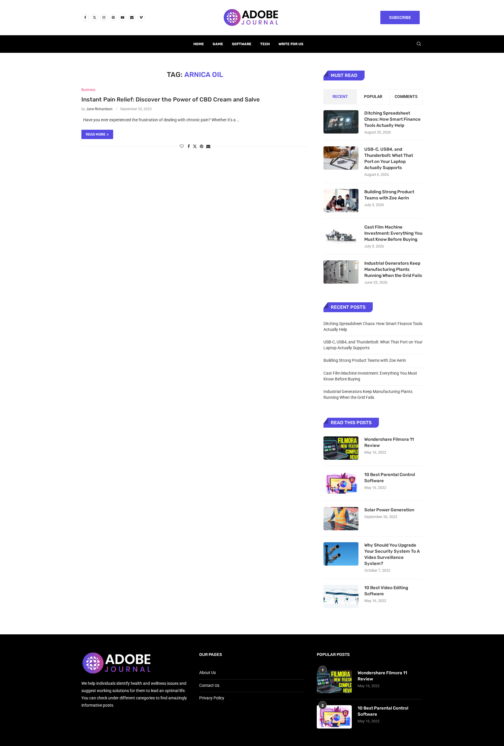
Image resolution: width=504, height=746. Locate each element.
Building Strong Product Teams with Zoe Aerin (389, 195)
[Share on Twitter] (195, 146)
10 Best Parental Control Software (389, 477)
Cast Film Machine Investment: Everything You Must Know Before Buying (393, 233)
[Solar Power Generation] (340, 518)
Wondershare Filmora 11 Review (389, 442)
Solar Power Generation (389, 509)
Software (241, 44)
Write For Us (291, 44)
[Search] (419, 44)
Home (198, 44)
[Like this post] (182, 146)
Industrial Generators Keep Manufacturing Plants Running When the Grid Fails (393, 269)
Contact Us (209, 685)
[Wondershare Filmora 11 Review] (340, 448)
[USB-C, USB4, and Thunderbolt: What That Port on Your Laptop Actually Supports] (340, 158)
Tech (265, 44)
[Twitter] (94, 17)
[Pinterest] (113, 17)
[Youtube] (122, 17)
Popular (373, 96)
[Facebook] (85, 17)
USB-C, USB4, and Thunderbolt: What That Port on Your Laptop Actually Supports (388, 158)
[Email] (132, 17)
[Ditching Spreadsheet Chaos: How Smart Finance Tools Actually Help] (340, 122)
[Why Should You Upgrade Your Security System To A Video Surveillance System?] (340, 554)
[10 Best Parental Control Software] (340, 483)
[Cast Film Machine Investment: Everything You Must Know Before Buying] (340, 236)
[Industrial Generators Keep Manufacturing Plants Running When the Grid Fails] (340, 272)
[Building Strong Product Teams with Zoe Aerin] (340, 200)
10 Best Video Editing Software (386, 590)
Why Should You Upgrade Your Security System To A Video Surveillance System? (392, 554)
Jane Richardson (99, 109)
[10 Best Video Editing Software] (340, 596)
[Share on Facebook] (189, 146)
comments (406, 96)
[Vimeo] (141, 17)
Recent (340, 96)
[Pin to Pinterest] (201, 146)
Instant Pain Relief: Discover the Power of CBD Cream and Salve (170, 99)
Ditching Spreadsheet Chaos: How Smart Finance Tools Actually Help (392, 119)
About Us (207, 672)
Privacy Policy (211, 698)
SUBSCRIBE (400, 17)
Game (218, 44)
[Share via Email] (208, 146)
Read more (95, 134)
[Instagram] (104, 17)
